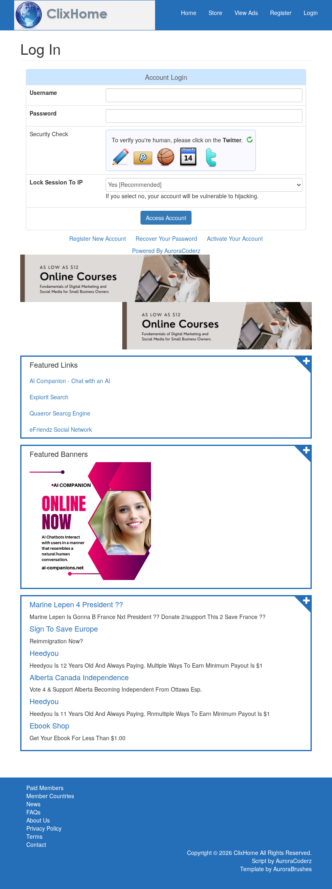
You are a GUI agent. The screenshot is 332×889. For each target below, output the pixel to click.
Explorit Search (49, 397)
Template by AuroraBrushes (276, 869)
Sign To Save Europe (64, 628)
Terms (34, 836)
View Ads (246, 13)
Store (215, 13)
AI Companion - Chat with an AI (70, 381)
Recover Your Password (166, 238)
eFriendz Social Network (61, 429)
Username (43, 92)
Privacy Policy (44, 828)
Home (188, 13)
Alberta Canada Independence (79, 677)
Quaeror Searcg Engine (60, 413)
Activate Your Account (235, 238)
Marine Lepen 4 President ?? (76, 604)
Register (281, 13)
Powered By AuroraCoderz (166, 250)
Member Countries (50, 796)
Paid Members (45, 788)
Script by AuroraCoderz (282, 861)
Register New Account (97, 238)
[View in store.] (306, 360)
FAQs (33, 812)
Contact (36, 844)
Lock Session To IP (56, 182)
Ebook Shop (49, 725)
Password (43, 113)
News (33, 804)
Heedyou (44, 652)
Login (311, 13)
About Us (38, 820)
